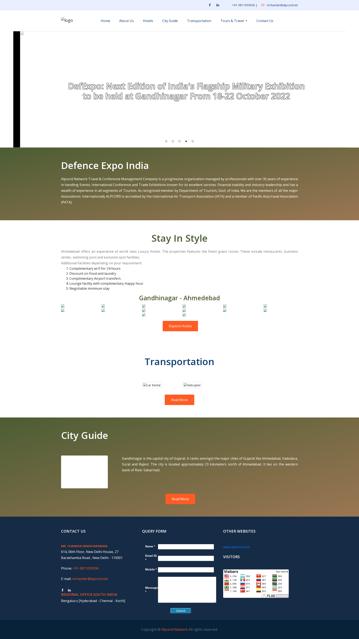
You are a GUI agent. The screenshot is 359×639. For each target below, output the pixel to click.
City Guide (170, 20)
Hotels (148, 20)
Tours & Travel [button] (232, 20)
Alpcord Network (174, 629)
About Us (126, 20)
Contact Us (264, 20)
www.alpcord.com (236, 547)
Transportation (199, 20)
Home (105, 20)
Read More (179, 400)
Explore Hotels (180, 326)
